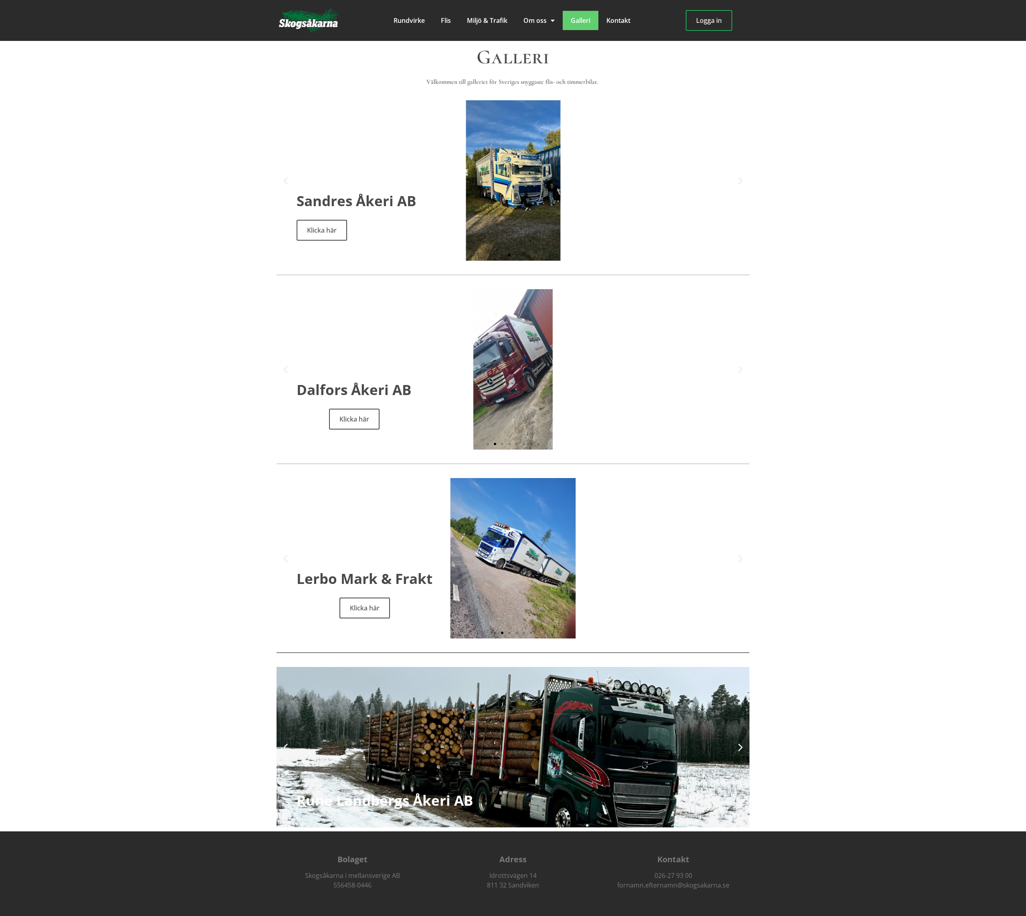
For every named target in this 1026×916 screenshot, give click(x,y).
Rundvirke (409, 20)
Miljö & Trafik (487, 20)
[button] (286, 181)
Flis (446, 20)
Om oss (535, 20)
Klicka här (354, 419)
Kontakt (618, 20)
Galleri (580, 20)
